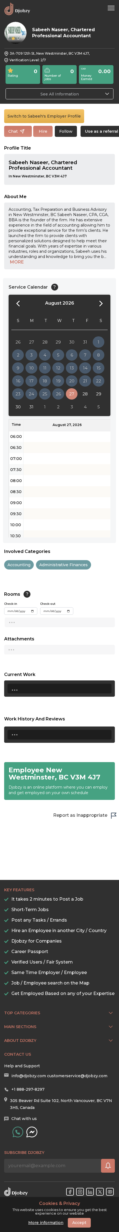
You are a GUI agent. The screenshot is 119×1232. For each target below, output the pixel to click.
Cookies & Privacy (59, 1203)
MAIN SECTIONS (20, 1026)
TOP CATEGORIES (22, 1012)
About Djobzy (20, 1040)
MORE (17, 262)
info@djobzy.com (28, 1075)
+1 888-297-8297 (28, 1089)
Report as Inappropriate (80, 815)
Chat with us (24, 1119)
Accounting (18, 564)
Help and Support (22, 1065)
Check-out (47, 604)
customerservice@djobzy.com (77, 1075)
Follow (66, 131)
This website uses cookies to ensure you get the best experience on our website (59, 1208)
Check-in (10, 604)
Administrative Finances (63, 564)
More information (45, 1222)
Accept (79, 1222)
